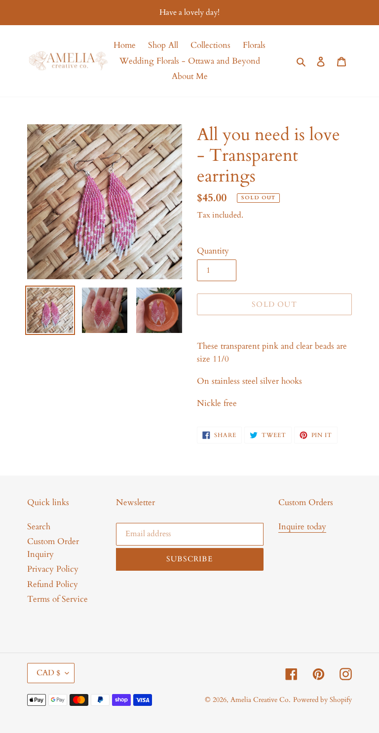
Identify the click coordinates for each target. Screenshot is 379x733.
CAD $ (48, 672)
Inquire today (302, 526)
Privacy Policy (52, 569)
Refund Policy (52, 584)
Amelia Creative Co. (260, 699)
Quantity (213, 251)
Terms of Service (57, 599)
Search (38, 526)
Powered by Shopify (322, 699)
